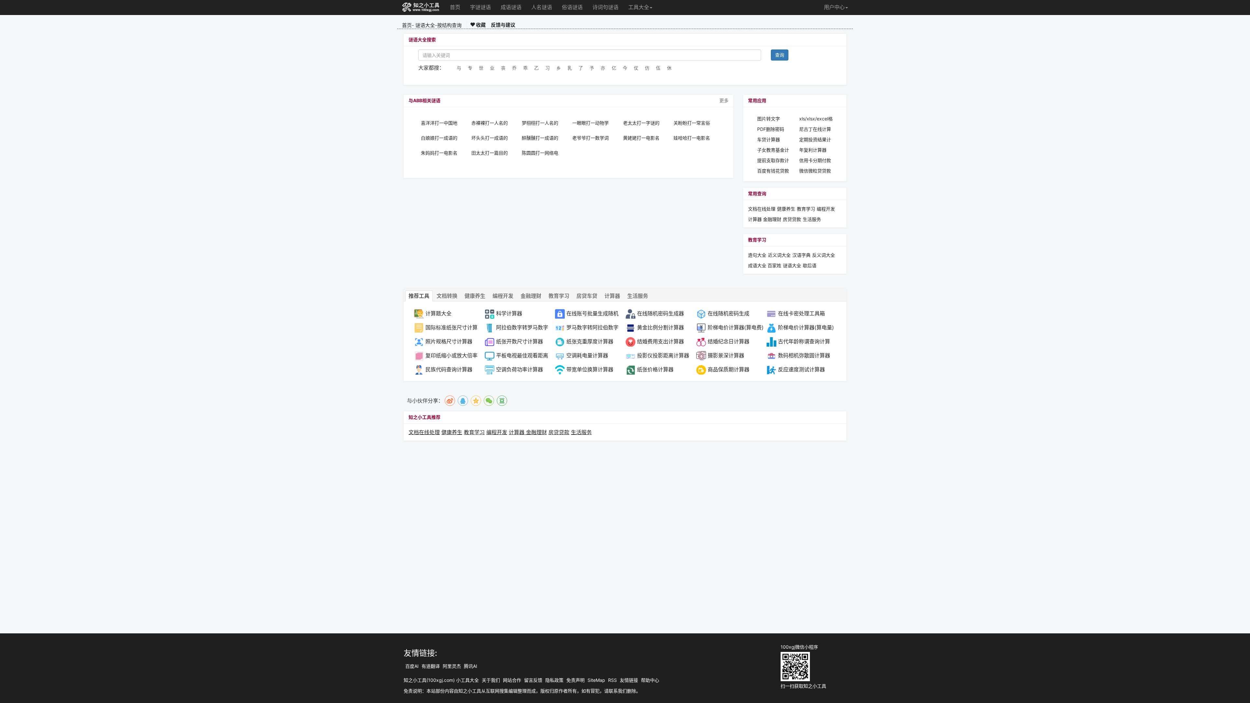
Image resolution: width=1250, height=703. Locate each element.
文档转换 (447, 296)
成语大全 (758, 265)
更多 (724, 100)
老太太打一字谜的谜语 (641, 123)
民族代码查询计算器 (448, 369)
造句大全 (757, 255)
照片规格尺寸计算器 (448, 341)
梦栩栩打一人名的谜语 (540, 123)
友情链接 (629, 680)
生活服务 (812, 219)
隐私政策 (554, 680)
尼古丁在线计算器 (815, 129)
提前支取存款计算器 (773, 161)
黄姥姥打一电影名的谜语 (641, 138)
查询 (779, 55)
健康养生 (786, 209)
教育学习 (806, 209)
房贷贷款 (792, 219)
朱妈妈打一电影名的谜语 (439, 153)
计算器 (755, 219)
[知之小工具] (421, 7)
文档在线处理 (761, 209)
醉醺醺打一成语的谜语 (540, 138)
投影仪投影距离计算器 (663, 355)
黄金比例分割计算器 (660, 327)
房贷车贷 (586, 296)
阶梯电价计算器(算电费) (736, 327)
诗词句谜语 (605, 7)
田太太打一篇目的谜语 (489, 153)
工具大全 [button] (638, 7)
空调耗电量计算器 (587, 355)
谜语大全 (425, 25)
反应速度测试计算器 (801, 369)
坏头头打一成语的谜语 (489, 138)
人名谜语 (541, 7)
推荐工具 (419, 296)
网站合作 (512, 680)
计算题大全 (438, 313)
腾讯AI (470, 666)
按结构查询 (449, 25)
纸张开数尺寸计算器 (519, 341)
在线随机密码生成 (728, 313)
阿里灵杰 (452, 666)
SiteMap (596, 680)
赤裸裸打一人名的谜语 (489, 123)
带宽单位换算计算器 (589, 369)
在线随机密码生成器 (660, 313)
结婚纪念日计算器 (728, 341)
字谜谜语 (480, 7)
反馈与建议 (503, 25)
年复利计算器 (812, 150)
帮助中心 (650, 680)
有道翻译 (431, 666)
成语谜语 (511, 7)
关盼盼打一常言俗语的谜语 (692, 123)
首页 (455, 7)
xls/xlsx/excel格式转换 (816, 119)
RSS (612, 680)
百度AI (412, 666)
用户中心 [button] (834, 7)
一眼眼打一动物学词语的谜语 (590, 123)
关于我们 (491, 680)
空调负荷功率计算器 (519, 369)
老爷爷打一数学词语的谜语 (590, 138)
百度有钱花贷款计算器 (773, 171)
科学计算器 (509, 313)
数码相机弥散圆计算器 (804, 355)
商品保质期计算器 (728, 369)
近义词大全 (779, 255)
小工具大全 (467, 680)
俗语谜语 (572, 7)
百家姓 (774, 265)
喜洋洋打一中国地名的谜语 (439, 123)
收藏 (480, 25)
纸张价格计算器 (655, 369)
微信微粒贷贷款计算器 (815, 171)
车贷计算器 (768, 139)
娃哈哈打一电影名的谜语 (692, 138)
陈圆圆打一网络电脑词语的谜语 (540, 153)
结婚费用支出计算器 (660, 341)
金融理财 (772, 219)
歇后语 (809, 265)
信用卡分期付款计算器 (815, 161)
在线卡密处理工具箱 (801, 313)
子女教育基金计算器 (773, 150)
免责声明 (575, 680)
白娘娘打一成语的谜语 (439, 138)
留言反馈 (533, 680)
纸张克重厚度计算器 (589, 341)
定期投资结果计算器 (815, 140)
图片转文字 (768, 118)
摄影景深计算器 (726, 355)
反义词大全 (823, 255)
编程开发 (826, 209)
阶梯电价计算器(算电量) (806, 327)
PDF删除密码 (770, 129)
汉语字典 (801, 255)
